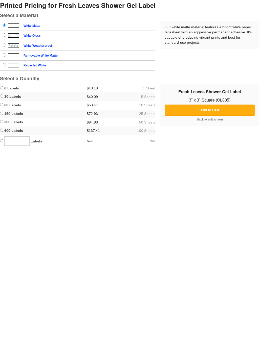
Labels (36, 141)
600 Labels (13, 131)
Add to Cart (209, 110)
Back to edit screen (210, 119)
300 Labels (13, 122)
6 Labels (11, 88)
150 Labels (13, 114)
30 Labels (12, 96)
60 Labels (12, 105)
